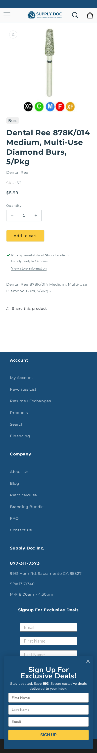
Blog (14, 483)
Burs (12, 120)
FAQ (14, 518)
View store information (29, 268)
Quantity (13, 205)
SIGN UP (48, 734)
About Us (19, 471)
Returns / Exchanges (30, 401)
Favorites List (23, 389)
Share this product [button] (29, 308)
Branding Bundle (27, 506)
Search (17, 424)
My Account (21, 377)
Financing (20, 436)
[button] (7, 15)
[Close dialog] (88, 661)
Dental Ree (17, 172)
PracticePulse (23, 495)
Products (19, 412)
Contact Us (21, 530)
